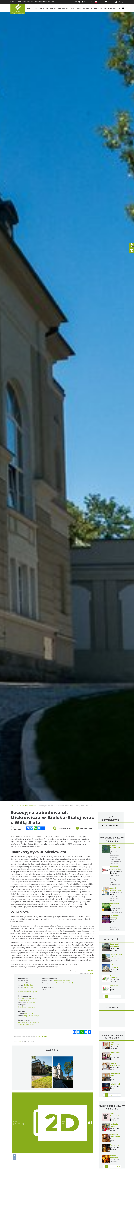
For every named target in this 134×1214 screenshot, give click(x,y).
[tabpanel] (41, 1072)
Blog (96, 8)
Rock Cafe (114, 986)
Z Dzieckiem (51, 8)
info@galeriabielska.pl (31, 1016)
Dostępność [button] (88, 2)
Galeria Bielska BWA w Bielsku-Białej (116, 957)
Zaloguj (120, 2)
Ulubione (110, 2)
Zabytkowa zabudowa (62, 981)
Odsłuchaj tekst (64, 828)
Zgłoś (90, 971)
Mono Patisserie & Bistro (114, 1116)
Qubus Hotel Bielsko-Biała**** (115, 1055)
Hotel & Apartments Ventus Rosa (115, 1065)
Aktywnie (39, 8)
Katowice (112, 1019)
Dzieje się (87, 8)
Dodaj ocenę (41, 1036)
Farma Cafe (114, 1145)
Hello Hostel (115, 1084)
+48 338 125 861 (30, 1014)
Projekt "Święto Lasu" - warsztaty (115, 848)
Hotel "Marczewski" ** (115, 1044)
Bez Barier (63, 8)
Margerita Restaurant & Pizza (115, 1137)
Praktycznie (76, 8)
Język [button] (100, 2)
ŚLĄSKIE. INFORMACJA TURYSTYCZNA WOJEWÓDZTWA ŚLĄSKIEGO (32, 2)
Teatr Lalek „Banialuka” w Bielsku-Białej (115, 946)
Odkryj (30, 8)
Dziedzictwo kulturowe (26, 1007)
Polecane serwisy (109, 8)
